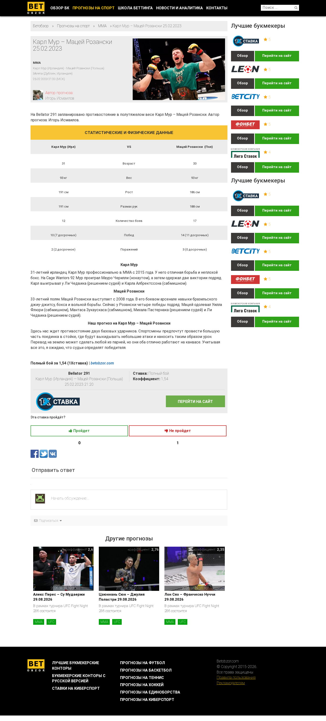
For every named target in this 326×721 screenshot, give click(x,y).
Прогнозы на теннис (142, 677)
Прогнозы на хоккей (141, 685)
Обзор (242, 56)
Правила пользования (236, 677)
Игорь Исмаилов (59, 98)
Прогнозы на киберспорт (147, 699)
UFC (51, 622)
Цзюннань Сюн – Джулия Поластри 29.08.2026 (122, 597)
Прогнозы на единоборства (150, 692)
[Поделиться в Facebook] (35, 453)
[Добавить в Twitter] (44, 453)
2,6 (90, 549)
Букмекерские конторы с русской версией (78, 678)
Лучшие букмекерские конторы (75, 666)
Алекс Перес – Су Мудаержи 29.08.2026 (59, 597)
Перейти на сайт (277, 56)
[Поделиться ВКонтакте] (53, 453)
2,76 (155, 549)
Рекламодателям (231, 683)
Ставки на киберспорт (76, 688)
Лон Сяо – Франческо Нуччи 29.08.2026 (189, 597)
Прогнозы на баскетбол (146, 670)
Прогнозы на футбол (142, 663)
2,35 (220, 549)
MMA (38, 622)
